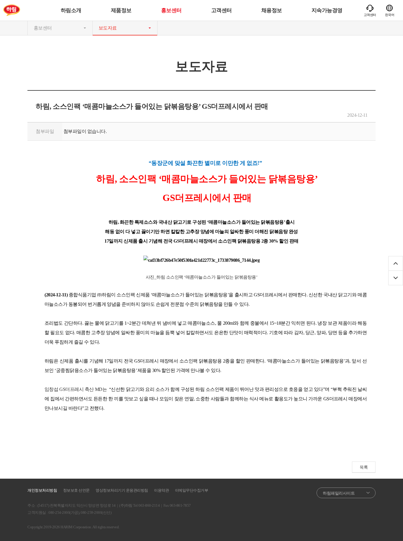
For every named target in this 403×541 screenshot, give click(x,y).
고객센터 (221, 10)
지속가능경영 (327, 10)
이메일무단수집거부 (191, 490)
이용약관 (161, 490)
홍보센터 (171, 10)
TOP (395, 263)
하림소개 (71, 10)
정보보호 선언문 (76, 490)
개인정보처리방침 (42, 490)
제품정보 (121, 10)
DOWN (395, 277)
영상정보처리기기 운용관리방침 (122, 490)
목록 (364, 467)
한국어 (389, 15)
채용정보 (271, 10)
